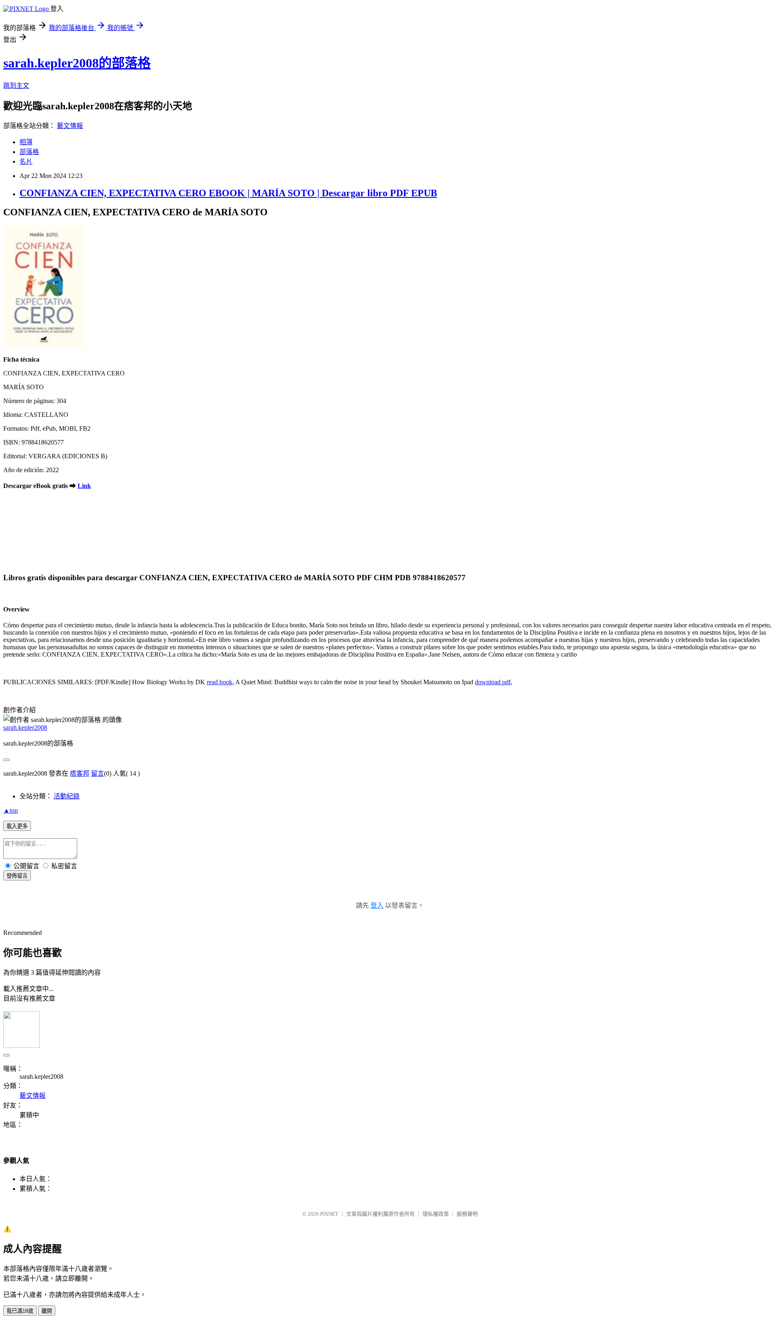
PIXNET (329, 1214)
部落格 (29, 151)
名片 (26, 161)
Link (84, 485)
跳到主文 (16, 85)
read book (219, 682)
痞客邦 (79, 773)
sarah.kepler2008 (25, 727)
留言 (97, 773)
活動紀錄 (67, 796)
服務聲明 (467, 1214)
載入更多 (17, 826)
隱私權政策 (435, 1214)
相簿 (26, 142)
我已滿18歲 (19, 1311)
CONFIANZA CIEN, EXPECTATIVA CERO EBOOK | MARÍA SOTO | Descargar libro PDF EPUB (228, 193)
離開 (46, 1311)
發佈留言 (17, 876)
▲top (10, 810)
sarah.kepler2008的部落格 (77, 63)
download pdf (493, 682)
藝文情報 (70, 125)
